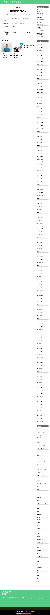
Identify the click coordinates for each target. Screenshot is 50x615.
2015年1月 (39, 388)
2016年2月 (39, 351)
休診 (38, 486)
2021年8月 (39, 167)
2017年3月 (39, 315)
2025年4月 (39, 53)
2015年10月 (40, 362)
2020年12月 (40, 189)
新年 (38, 511)
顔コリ (38, 573)
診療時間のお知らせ (42, 567)
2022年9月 (39, 131)
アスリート (39, 445)
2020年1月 (39, 220)
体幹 (38, 489)
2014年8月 (39, 401)
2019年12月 (40, 223)
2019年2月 (39, 251)
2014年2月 (39, 410)
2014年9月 (39, 399)
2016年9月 (39, 332)
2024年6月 (39, 72)
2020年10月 (40, 195)
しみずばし (39, 435)
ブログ (2, 53)
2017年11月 (40, 293)
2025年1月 (39, 56)
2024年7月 (39, 69)
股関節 (38, 556)
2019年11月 (40, 226)
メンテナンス (40, 483)
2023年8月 (39, 100)
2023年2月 (39, 117)
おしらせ (39, 432)
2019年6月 (39, 240)
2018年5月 (39, 276)
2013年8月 (39, 418)
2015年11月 (40, 360)
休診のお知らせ (18, 11)
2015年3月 (39, 382)
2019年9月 (39, 231)
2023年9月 (39, 97)
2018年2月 (39, 284)
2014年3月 (39, 407)
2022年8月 (39, 134)
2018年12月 (40, 256)
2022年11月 (40, 125)
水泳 (38, 534)
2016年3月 (39, 348)
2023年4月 (39, 111)
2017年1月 (39, 321)
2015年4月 (39, 379)
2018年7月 (39, 270)
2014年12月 (40, 390)
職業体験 (39, 550)
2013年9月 (39, 415)
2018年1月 (39, 287)
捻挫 (38, 508)
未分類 (38, 522)
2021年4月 (39, 178)
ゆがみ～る (39, 442)
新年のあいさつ (41, 514)
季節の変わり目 (41, 503)
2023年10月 (40, 95)
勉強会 (38, 494)
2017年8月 (39, 301)
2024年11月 (40, 61)
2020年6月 (39, 206)
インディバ (39, 448)
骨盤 (38, 578)
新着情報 (39, 517)
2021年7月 (39, 170)
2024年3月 (39, 81)
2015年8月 (39, 368)
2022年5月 (39, 142)
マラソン (39, 480)
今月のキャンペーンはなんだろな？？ (42, 16)
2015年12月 (40, 357)
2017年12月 (40, 290)
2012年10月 (40, 421)
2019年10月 (40, 229)
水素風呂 (39, 539)
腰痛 (38, 561)
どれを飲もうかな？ (42, 22)
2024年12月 (40, 58)
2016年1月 (39, 354)
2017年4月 (39, 312)
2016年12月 (40, 323)
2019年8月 (39, 234)
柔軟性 (38, 528)
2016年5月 (39, 343)
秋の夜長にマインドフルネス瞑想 (10, 33)
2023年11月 (40, 92)
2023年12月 (40, 89)
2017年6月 (39, 307)
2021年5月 (39, 176)
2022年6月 (39, 139)
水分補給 (39, 531)
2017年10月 (40, 295)
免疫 (38, 492)
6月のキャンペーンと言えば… (18, 56)
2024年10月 (40, 64)
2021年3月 (39, 181)
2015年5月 (39, 376)
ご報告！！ (30, 32)
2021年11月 (40, 159)
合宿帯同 (39, 497)
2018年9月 (39, 265)
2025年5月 (39, 50)
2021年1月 (39, 187)
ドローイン (39, 475)
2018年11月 (40, 259)
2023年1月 (39, 120)
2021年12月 (40, 156)
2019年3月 (39, 248)
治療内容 (39, 542)
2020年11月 (40, 192)
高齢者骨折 (39, 581)
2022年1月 (39, 153)
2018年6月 (39, 273)
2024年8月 (39, 67)
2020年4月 (39, 212)
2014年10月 (40, 396)
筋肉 (38, 545)
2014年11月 (40, 393)
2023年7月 (39, 103)
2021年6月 (39, 173)
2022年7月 (39, 136)
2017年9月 (39, 298)
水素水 (38, 536)
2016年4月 (39, 346)
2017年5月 (39, 309)
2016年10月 (40, 329)
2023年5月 (39, 109)
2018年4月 (39, 279)
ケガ (38, 455)
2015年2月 (39, 385)
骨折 (38, 575)
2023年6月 (39, 106)
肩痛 (38, 559)
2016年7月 (39, 337)
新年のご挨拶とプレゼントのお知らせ (42, 34)
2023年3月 (39, 114)
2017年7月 (39, 304)
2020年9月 (39, 198)
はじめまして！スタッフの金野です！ (6, 56)
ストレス (39, 458)
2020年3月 (39, 215)
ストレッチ (39, 461)
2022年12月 (40, 122)
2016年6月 (39, 340)
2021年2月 (39, 184)
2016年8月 (39, 335)
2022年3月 (39, 148)
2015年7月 (39, 371)
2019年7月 (39, 237)
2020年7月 (39, 203)
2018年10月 (40, 262)
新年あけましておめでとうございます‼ (42, 10)
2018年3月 (39, 282)
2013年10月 (40, 413)
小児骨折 (39, 506)
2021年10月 (40, 162)
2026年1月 (39, 44)
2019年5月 (39, 242)
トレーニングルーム (42, 472)
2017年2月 (39, 318)
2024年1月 (39, 86)
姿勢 (38, 500)
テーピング (39, 464)
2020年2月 (39, 217)
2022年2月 (39, 150)
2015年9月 (39, 365)
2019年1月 (39, 254)
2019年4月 (39, 245)
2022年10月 (40, 128)
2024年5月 (39, 75)
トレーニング (40, 469)
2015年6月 (39, 374)
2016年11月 (40, 326)
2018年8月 (39, 268)
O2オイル (39, 429)
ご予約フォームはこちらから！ (23, 613)
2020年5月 (39, 209)
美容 (38, 547)
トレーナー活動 (41, 467)
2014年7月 (39, 404)
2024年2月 (39, 83)
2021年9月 (39, 164)
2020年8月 (39, 201)
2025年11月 (40, 47)
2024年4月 (39, 78)
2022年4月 (39, 145)
